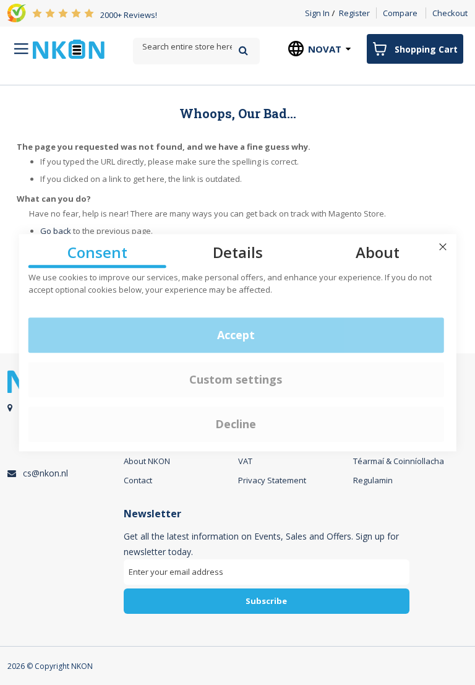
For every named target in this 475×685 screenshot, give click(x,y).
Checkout (450, 13)
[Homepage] (69, 49)
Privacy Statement (272, 480)
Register (354, 13)
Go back (55, 230)
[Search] (243, 50)
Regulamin (373, 480)
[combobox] (196, 46)
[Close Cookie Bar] (443, 247)
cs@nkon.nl (45, 473)
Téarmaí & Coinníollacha (398, 461)
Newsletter (152, 513)
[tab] (267, 566)
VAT (245, 461)
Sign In (317, 13)
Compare (400, 13)
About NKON (147, 461)
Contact (138, 480)
